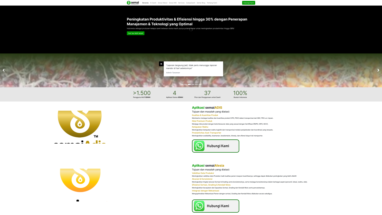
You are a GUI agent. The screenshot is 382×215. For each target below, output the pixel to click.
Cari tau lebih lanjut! (135, 33)
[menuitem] (145, 3)
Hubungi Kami (248, 3)
